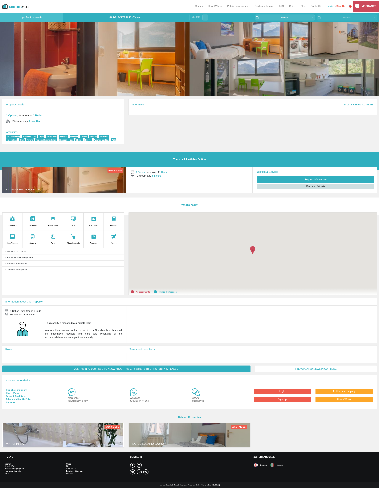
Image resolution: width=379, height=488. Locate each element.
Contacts (10, 402)
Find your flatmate (264, 6)
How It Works (215, 6)
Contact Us (316, 6)
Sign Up (282, 399)
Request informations (316, 179)
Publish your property (238, 6)
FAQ (281, 6)
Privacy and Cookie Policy (19, 399)
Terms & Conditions (15, 396)
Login (282, 391)
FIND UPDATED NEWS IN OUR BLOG (316, 369)
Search (199, 6)
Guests (196, 16)
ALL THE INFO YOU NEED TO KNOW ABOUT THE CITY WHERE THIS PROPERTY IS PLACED (126, 369)
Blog (303, 6)
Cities (292, 6)
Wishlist (69, 473)
